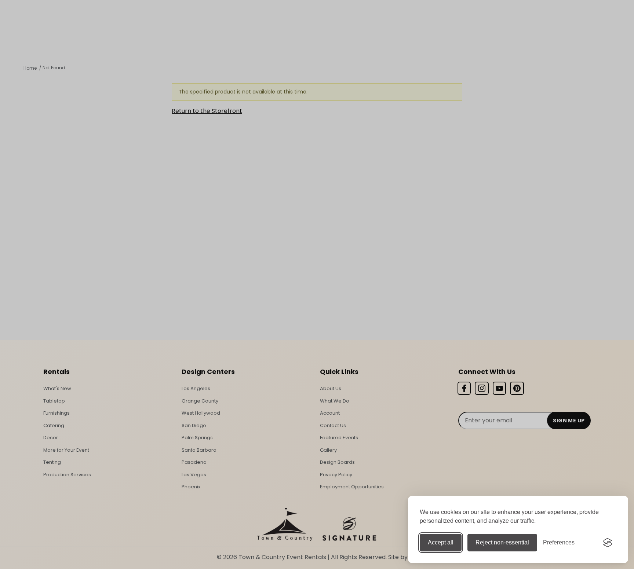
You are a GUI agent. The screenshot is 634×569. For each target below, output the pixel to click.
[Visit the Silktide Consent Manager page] (607, 542)
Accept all (440, 542)
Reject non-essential (502, 542)
